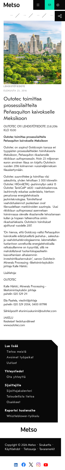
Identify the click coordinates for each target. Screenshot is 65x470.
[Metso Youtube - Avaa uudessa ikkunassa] (46, 464)
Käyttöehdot (12, 449)
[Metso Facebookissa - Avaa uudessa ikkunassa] (23, 464)
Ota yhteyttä (16, 377)
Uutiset (40, 15)
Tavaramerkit (47, 449)
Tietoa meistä (17, 351)
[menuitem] (49, 5)
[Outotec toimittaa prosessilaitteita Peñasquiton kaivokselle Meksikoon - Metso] (18, 5)
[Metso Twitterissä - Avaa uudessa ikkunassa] (31, 464)
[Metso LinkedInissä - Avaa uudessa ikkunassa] (16, 464)
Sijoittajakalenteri (19, 391)
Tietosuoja (30, 449)
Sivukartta (45, 445)
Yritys (14, 15)
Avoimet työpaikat (20, 357)
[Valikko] (38, 5)
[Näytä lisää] (60, 16)
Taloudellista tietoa (20, 396)
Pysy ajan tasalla (27, 15)
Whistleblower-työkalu (23, 416)
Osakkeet (13, 402)
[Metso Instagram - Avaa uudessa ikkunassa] (38, 464)
